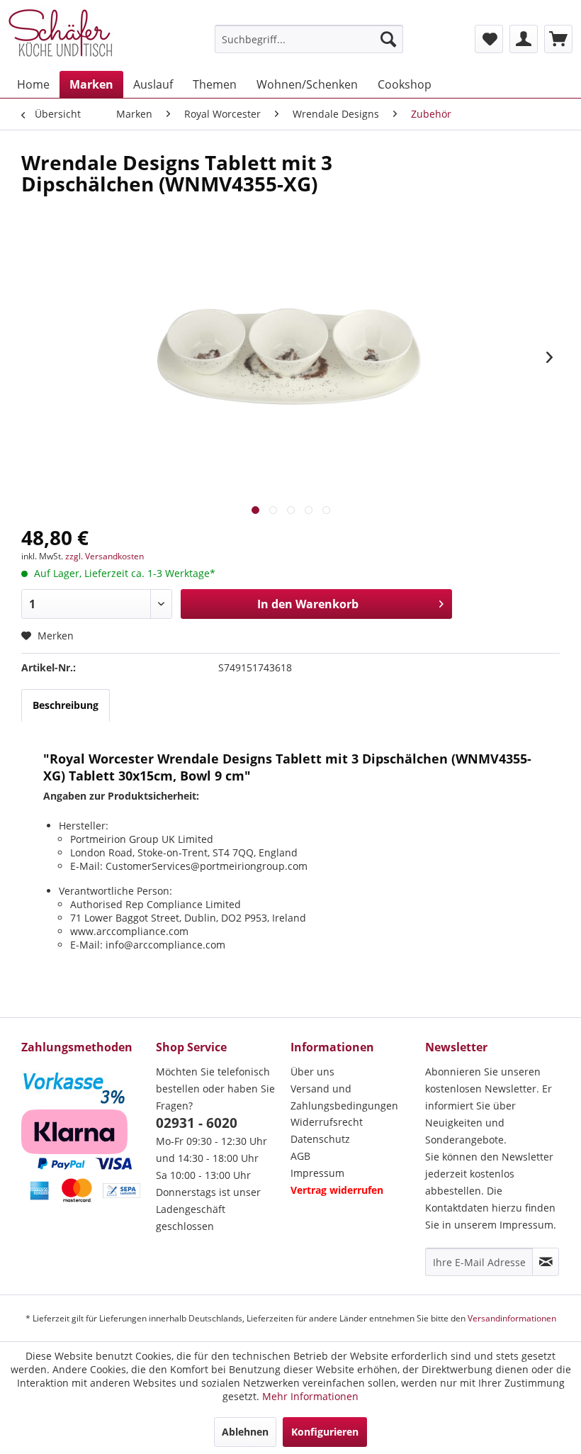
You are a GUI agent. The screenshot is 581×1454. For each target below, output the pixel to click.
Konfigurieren (325, 1431)
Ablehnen (245, 1431)
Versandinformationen (512, 1318)
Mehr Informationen (310, 1396)
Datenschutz (320, 1139)
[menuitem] (309, 39)
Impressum (317, 1173)
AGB (300, 1156)
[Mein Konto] (523, 39)
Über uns (312, 1071)
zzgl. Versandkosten (104, 556)
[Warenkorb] (558, 39)
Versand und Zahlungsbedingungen (344, 1097)
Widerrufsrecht (326, 1122)
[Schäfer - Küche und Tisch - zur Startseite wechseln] (60, 35)
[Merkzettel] (489, 39)
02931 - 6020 (196, 1123)
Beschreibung (65, 705)
